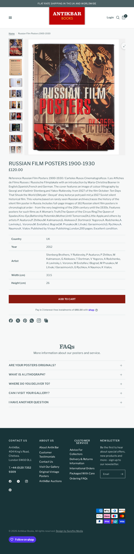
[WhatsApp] (32, 320)
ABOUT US (46, 440)
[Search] (118, 17)
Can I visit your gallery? (29, 393)
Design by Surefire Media (69, 531)
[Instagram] (39, 320)
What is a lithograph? (27, 374)
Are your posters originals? (32, 365)
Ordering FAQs (79, 478)
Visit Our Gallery (49, 466)
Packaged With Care (82, 473)
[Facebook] (11, 320)
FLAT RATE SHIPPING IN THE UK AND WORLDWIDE (67, 3)
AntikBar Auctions (50, 481)
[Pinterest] (25, 320)
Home (12, 33)
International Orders (82, 468)
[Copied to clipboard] (46, 320)
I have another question (29, 402)
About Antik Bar (49, 447)
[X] (18, 320)
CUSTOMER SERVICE (82, 441)
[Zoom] (124, 46)
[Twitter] (21, 481)
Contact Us (46, 461)
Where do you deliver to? (29, 383)
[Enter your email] (121, 474)
